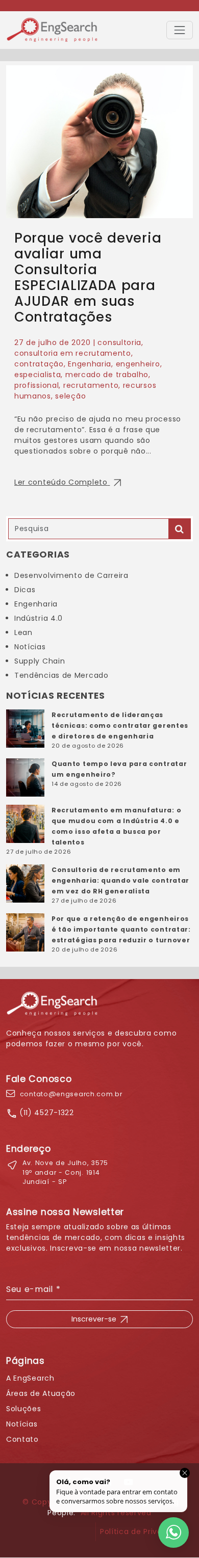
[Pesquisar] (179, 528)
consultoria (119, 342)
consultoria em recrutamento (72, 353)
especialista (37, 374)
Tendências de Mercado (61, 675)
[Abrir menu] (179, 30)
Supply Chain (39, 661)
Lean (23, 632)
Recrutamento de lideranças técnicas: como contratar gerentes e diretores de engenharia (120, 725)
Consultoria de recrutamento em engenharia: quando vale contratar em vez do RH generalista (120, 880)
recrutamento (90, 385)
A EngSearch (30, 1378)
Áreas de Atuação (41, 1393)
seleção (70, 396)
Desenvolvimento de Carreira (71, 575)
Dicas (25, 590)
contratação (39, 364)
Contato (22, 1439)
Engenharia (89, 364)
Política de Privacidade (144, 1531)
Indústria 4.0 (38, 618)
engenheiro (138, 364)
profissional (36, 385)
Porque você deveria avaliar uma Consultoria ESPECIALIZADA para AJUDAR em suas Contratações (87, 277)
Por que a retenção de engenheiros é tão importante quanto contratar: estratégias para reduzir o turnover (121, 929)
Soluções (23, 1409)
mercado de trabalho (106, 374)
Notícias (30, 647)
